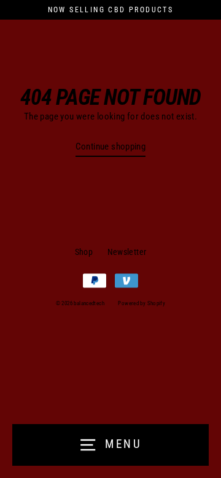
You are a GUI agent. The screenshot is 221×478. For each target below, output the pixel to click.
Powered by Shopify (141, 303)
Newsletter (127, 252)
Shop (84, 252)
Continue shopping (111, 146)
